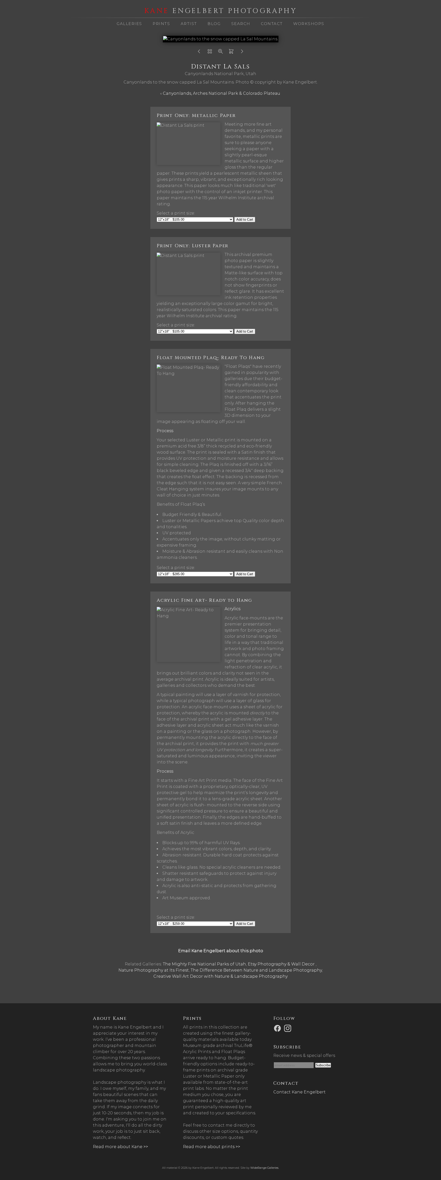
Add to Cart (244, 219)
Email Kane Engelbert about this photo (220, 950)
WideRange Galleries (264, 1168)
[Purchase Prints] (231, 52)
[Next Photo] (242, 52)
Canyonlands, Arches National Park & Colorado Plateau (222, 93)
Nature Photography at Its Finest (153, 970)
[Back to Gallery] (210, 52)
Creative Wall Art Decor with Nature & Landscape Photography (220, 976)
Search (240, 23)
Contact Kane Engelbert (299, 1092)
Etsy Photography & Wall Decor (282, 964)
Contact (272, 23)
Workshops (308, 23)
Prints (161, 23)
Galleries (129, 23)
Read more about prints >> (211, 1146)
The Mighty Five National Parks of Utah (204, 964)
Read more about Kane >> (120, 1146)
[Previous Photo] (199, 52)
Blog (213, 23)
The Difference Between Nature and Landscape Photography (256, 970)
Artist (189, 23)
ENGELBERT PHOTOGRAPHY (220, 11)
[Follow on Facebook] (278, 1027)
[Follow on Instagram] (288, 1027)
